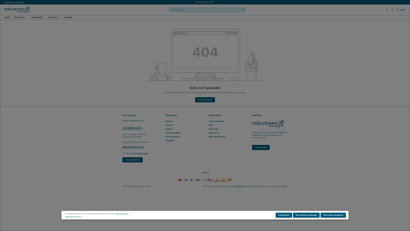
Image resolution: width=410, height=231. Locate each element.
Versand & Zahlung (216, 121)
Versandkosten (239, 186)
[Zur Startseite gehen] (17, 10)
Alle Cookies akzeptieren (333, 215)
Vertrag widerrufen (132, 160)
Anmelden (8, 2)
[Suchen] (243, 9)
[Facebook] (202, 173)
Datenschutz (214, 133)
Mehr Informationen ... (122, 214)
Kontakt (169, 129)
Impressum (213, 129)
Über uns (169, 121)
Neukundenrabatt (173, 133)
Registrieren (20, 2)
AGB (211, 125)
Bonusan (169, 125)
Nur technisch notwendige (306, 215)
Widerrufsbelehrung (217, 137)
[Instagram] (208, 173)
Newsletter (170, 140)
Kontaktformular (141, 153)
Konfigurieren (283, 215)
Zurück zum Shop (205, 100)
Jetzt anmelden (261, 147)
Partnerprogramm (173, 137)
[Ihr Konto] (392, 9)
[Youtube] (205, 173)
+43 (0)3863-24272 (132, 128)
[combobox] (204, 9)
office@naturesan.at (133, 147)
